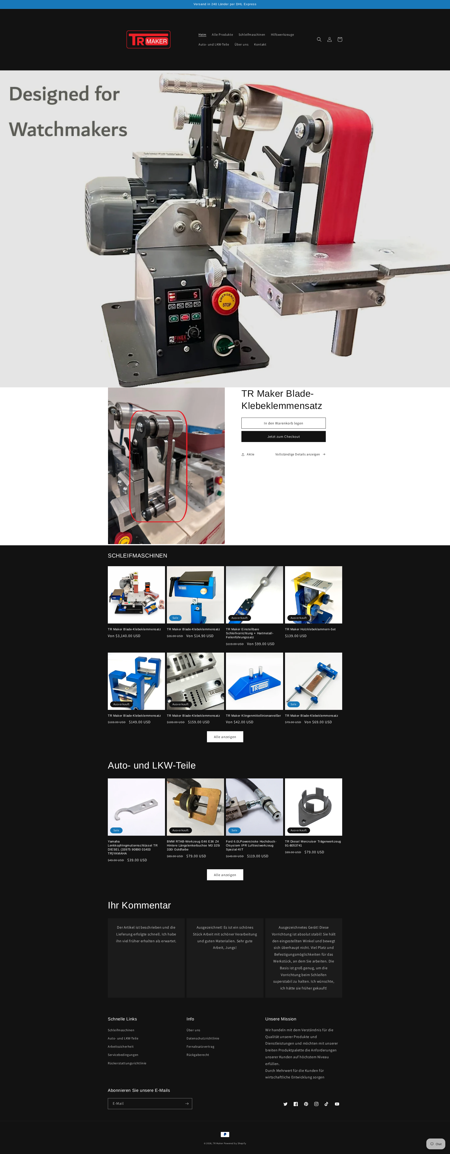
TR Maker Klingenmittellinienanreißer (253, 715)
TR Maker (218, 1143)
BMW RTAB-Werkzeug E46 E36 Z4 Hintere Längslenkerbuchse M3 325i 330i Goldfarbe (193, 845)
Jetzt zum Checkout (283, 436)
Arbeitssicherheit (121, 1046)
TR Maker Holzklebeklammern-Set (310, 629)
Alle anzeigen (225, 737)
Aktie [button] (251, 454)
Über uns (193, 1030)
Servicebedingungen (123, 1055)
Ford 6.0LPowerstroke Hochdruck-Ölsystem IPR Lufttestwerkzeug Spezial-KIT (251, 845)
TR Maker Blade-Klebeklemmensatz (134, 629)
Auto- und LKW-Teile (123, 1038)
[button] (319, 39)
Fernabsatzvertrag (200, 1046)
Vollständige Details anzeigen (297, 454)
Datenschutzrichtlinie (203, 1038)
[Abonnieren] (187, 1103)
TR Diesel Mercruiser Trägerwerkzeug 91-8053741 (313, 843)
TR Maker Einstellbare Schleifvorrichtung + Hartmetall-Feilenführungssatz (249, 633)
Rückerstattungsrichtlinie (127, 1063)
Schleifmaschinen (121, 1030)
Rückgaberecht (198, 1055)
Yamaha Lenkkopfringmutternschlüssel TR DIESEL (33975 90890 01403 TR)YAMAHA (133, 847)
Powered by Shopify (235, 1143)
